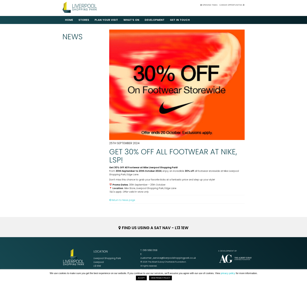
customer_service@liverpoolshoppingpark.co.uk (168, 258)
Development (155, 20)
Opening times (210, 5)
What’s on (131, 20)
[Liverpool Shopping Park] (80, 7)
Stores (84, 20)
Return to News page (123, 200)
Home (69, 20)
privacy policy (228, 273)
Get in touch (180, 20)
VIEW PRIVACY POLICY (160, 278)
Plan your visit (106, 20)
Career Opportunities (231, 5)
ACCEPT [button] (141, 278)
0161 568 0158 (150, 250)
